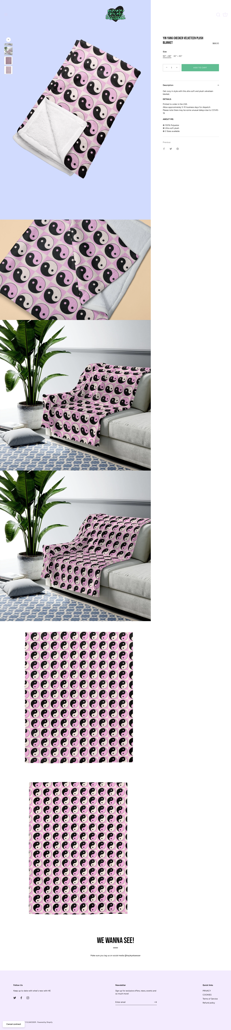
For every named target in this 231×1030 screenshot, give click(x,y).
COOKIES (207, 995)
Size (165, 51)
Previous (166, 142)
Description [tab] (168, 85)
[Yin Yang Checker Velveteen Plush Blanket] (8, 51)
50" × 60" (167, 56)
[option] (8, 51)
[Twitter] (14, 997)
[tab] (191, 113)
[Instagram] (27, 997)
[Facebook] (21, 997)
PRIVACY (207, 991)
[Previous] (8, 40)
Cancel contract (13, 1024)
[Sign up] (155, 1002)
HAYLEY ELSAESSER (27, 1022)
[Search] (218, 15)
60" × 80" (178, 56)
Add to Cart (200, 68)
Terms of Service (210, 999)
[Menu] (6, 14)
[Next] (8, 99)
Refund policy (209, 1003)
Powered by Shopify (45, 1022)
